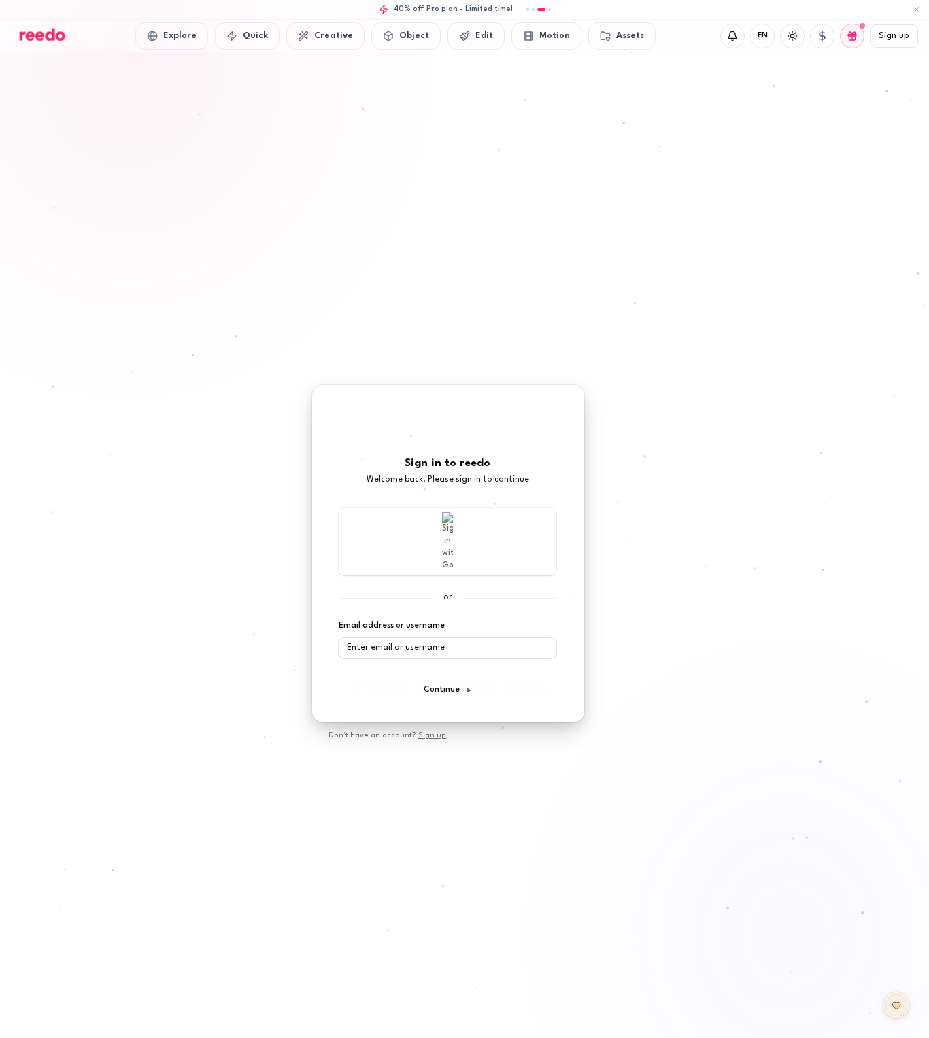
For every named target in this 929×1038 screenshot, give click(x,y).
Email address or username (392, 626)
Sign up (894, 35)
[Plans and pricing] (822, 36)
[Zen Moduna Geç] (896, 1005)
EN (763, 35)
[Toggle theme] (792, 36)
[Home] (41, 36)
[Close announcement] (917, 9)
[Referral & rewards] (852, 36)
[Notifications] (732, 36)
